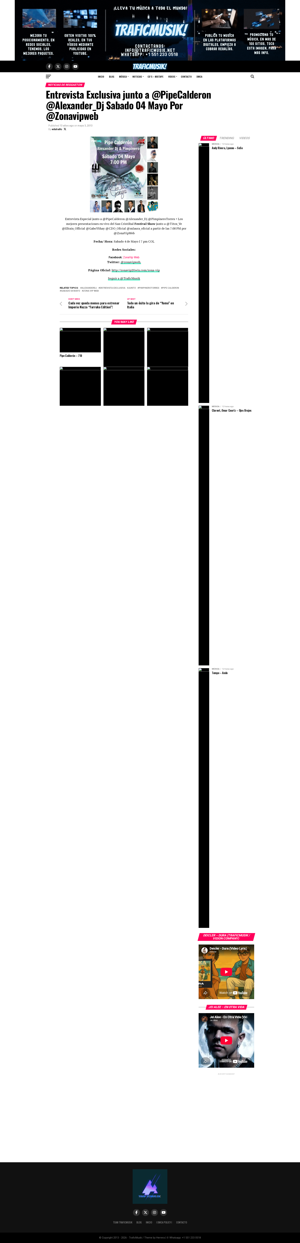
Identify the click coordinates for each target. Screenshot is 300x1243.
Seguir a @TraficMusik (124, 278)
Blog (111, 76)
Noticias (137, 76)
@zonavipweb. (130, 262)
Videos (171, 76)
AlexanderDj (89, 288)
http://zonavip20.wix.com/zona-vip (136, 270)
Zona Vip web (91, 291)
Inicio (101, 76)
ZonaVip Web (131, 257)
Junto (132, 288)
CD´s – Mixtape (155, 76)
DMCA (199, 76)
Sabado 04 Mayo (70, 291)
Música (123, 76)
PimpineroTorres (149, 288)
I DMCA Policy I (164, 1222)
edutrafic (57, 129)
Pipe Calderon (170, 288)
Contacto (186, 76)
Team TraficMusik (122, 1222)
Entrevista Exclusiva (112, 288)
